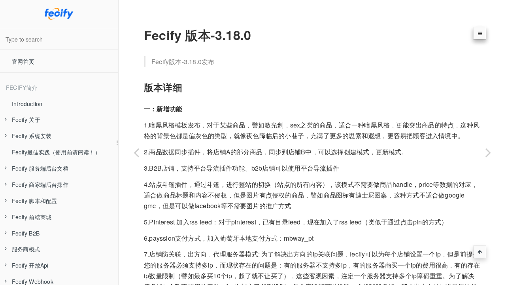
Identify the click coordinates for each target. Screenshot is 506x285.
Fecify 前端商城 (31, 217)
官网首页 (23, 61)
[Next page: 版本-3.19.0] (488, 152)
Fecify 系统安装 (31, 136)
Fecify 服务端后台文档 (40, 168)
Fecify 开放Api (30, 265)
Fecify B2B (26, 233)
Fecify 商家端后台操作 (40, 184)
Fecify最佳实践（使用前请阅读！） (56, 152)
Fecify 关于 (26, 120)
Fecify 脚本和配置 (34, 201)
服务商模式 (26, 249)
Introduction (27, 104)
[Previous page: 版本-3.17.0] (136, 152)
